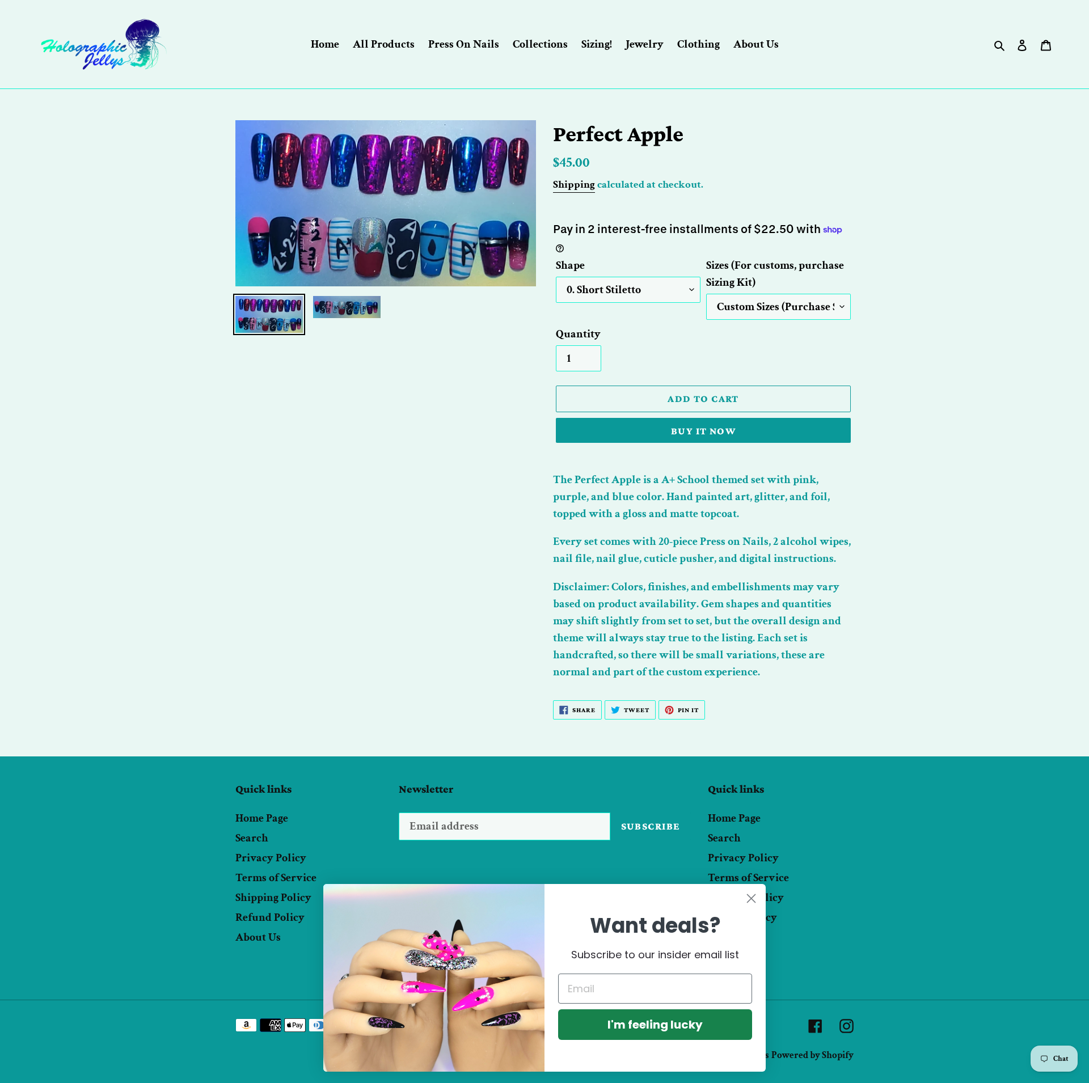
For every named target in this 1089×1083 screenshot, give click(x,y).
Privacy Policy (270, 858)
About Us (258, 937)
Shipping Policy (273, 897)
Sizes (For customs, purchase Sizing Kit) (775, 274)
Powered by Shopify (812, 1055)
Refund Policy (270, 917)
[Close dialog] (751, 898)
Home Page (261, 818)
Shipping (574, 184)
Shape (570, 265)
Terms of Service (275, 877)
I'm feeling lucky (655, 1025)
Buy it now (703, 431)
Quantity (578, 334)
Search (251, 838)
